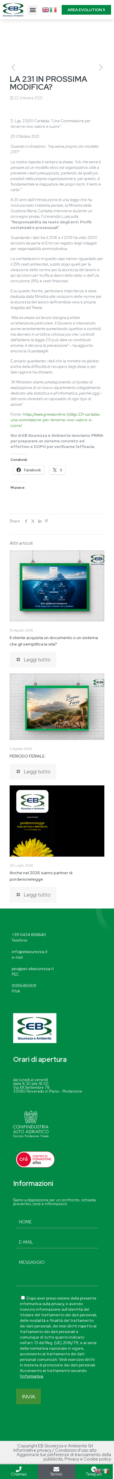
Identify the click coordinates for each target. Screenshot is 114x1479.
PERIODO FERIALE (27, 756)
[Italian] (53, 9)
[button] (32, 10)
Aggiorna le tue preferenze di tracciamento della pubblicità (64, 1457)
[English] (46, 9)
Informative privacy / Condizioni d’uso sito (55, 1450)
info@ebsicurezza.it (30, 951)
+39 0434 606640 (29, 934)
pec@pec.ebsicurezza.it (33, 968)
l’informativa (31, 1376)
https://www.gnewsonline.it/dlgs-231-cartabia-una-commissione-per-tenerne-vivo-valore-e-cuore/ (56, 420)
